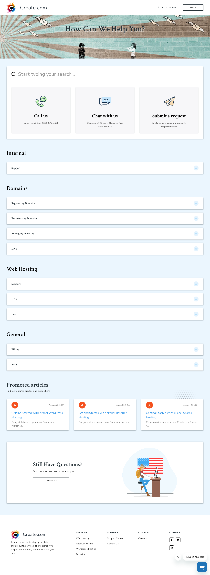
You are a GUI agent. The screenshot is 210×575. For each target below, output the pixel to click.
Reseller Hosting (84, 543)
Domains (17, 188)
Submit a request (167, 7)
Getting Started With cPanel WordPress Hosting (37, 415)
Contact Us (51, 480)
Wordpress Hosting (86, 549)
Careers (142, 538)
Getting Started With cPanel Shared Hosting (169, 415)
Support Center (115, 538)
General (16, 334)
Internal (16, 153)
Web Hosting (22, 269)
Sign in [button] (193, 7)
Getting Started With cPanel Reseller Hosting (103, 415)
